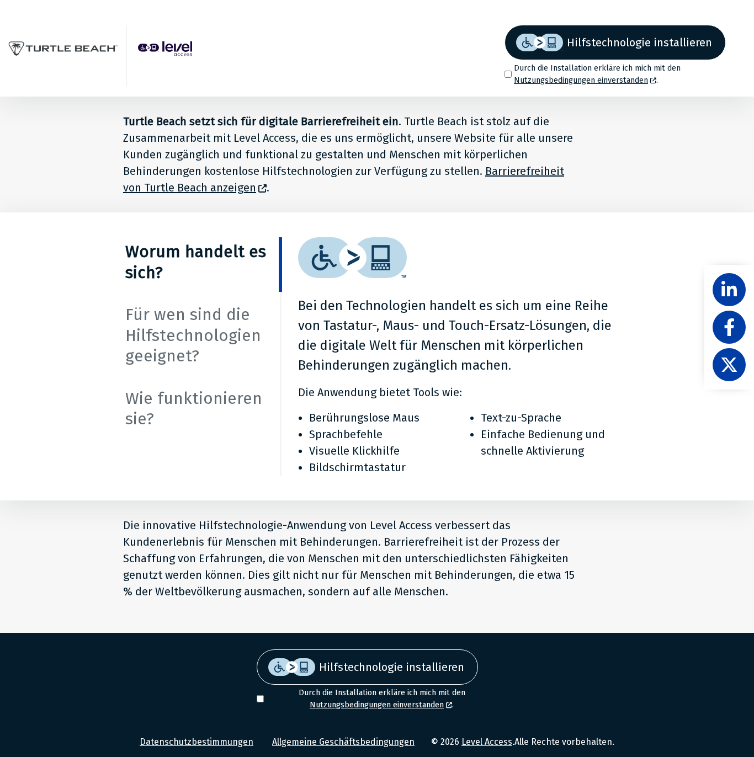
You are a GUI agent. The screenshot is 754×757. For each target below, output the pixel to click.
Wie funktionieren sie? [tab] (193, 408)
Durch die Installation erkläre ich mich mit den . (597, 74)
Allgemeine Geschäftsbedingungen (343, 742)
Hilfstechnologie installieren (639, 42)
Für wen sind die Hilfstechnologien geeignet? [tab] (193, 335)
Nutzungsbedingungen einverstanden (581, 80)
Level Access (486, 742)
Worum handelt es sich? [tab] (195, 262)
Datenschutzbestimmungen (196, 742)
